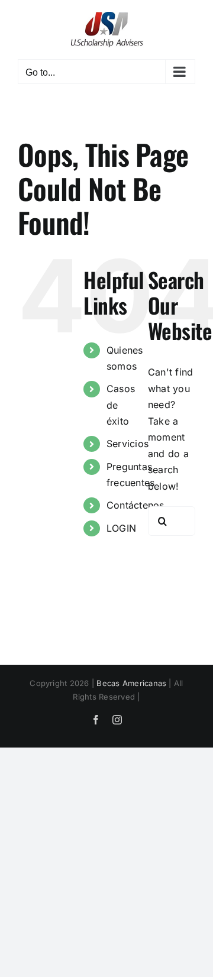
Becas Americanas (131, 683)
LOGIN (121, 528)
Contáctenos (135, 505)
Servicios (127, 443)
